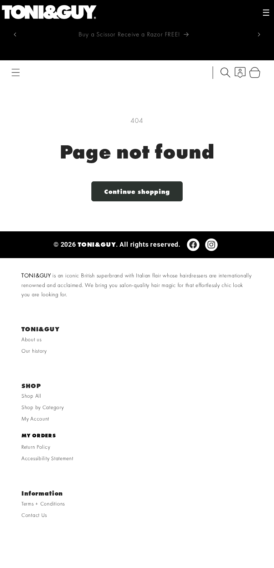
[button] (16, 72)
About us (31, 339)
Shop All (31, 395)
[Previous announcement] (15, 34)
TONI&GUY (97, 244)
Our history (34, 351)
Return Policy (35, 447)
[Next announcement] (259, 34)
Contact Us (34, 515)
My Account (35, 418)
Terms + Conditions (43, 503)
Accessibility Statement (47, 458)
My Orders (38, 435)
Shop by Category (42, 407)
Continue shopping (137, 191)
